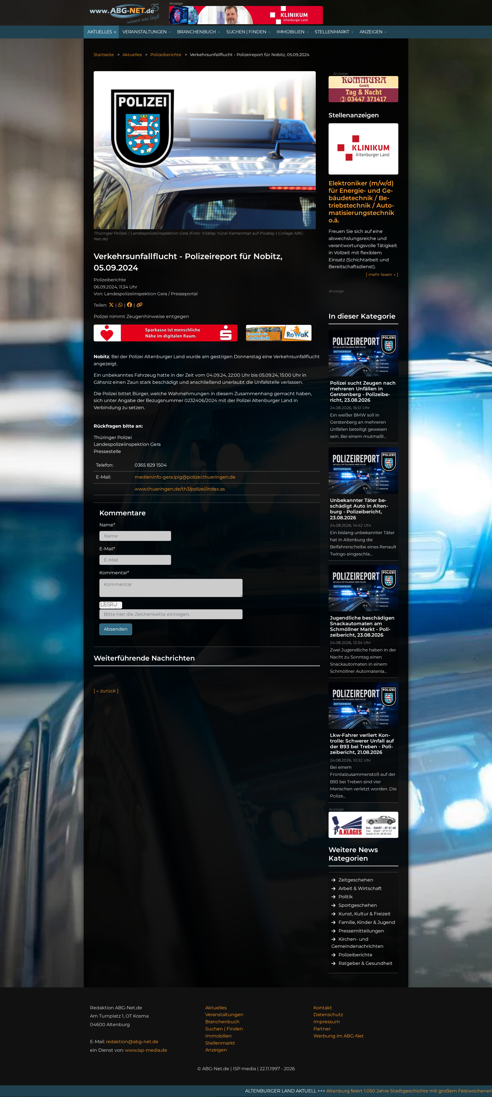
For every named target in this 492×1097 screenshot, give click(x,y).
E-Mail (107, 548)
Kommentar (114, 572)
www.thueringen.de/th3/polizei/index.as (180, 489)
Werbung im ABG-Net (338, 1036)
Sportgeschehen (358, 905)
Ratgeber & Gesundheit (366, 963)
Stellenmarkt (220, 1043)
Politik (346, 896)
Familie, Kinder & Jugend (367, 922)
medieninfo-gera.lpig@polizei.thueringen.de (185, 477)
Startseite (104, 54)
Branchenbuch (222, 1021)
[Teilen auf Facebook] (129, 305)
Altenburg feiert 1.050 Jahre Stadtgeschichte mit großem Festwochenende (332, 1091)
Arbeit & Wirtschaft (360, 888)
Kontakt (322, 1007)
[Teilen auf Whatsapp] (120, 305)
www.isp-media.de (146, 1050)
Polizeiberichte (165, 54)
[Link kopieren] (139, 305)
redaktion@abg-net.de (132, 1041)
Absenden (116, 629)
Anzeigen (216, 1050)
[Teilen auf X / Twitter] (111, 305)
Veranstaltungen (224, 1014)
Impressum (326, 1021)
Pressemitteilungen (361, 931)
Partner (322, 1029)
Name (107, 525)
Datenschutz (328, 1014)
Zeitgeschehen (356, 880)
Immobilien (218, 1036)
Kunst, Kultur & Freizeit (365, 913)
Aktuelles (132, 54)
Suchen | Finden (224, 1029)
